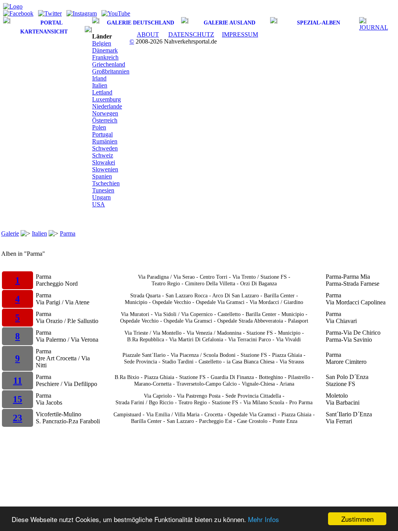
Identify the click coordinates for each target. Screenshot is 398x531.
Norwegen (105, 113)
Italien (99, 85)
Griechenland (108, 64)
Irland (99, 78)
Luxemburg (106, 99)
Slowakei (103, 162)
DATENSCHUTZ (191, 34)
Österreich (104, 120)
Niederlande (107, 106)
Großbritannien (110, 71)
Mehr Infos (263, 519)
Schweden (105, 148)
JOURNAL (373, 27)
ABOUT (148, 34)
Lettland (102, 92)
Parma (67, 233)
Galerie (10, 233)
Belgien (101, 43)
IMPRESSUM (240, 34)
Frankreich (105, 57)
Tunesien (103, 190)
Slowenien (105, 169)
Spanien (102, 176)
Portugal (102, 134)
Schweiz (102, 155)
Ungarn (101, 197)
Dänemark (105, 50)
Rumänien (104, 141)
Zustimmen (357, 519)
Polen (99, 127)
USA (98, 204)
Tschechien (106, 183)
